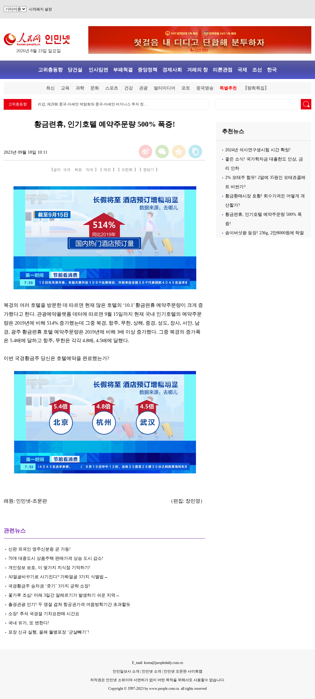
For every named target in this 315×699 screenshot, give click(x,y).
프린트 (127, 170)
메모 (107, 170)
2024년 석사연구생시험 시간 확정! (258, 150)
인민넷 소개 (151, 671)
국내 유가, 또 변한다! (28, 623)
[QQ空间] (178, 151)
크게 (66, 170)
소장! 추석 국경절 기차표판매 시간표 (43, 613)
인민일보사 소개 (126, 671)
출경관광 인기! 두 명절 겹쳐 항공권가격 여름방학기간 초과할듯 (69, 604)
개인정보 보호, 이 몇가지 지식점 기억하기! (50, 567)
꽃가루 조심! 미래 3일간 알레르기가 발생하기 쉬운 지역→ (64, 595)
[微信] (162, 151)
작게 (89, 170)
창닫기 (148, 170)
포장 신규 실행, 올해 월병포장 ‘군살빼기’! (48, 632)
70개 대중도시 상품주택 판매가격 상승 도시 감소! (55, 558)
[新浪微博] (145, 151)
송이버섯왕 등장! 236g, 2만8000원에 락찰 (264, 233)
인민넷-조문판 (31, 501)
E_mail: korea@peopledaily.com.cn (157, 663)
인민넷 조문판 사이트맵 (183, 671)
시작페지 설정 (40, 9)
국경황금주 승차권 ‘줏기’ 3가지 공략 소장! (49, 586)
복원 (78, 170)
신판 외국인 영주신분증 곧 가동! (39, 549)
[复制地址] (195, 151)
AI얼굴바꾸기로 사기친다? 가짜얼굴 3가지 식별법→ (58, 577)
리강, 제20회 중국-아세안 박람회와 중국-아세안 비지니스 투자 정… (92, 104)
